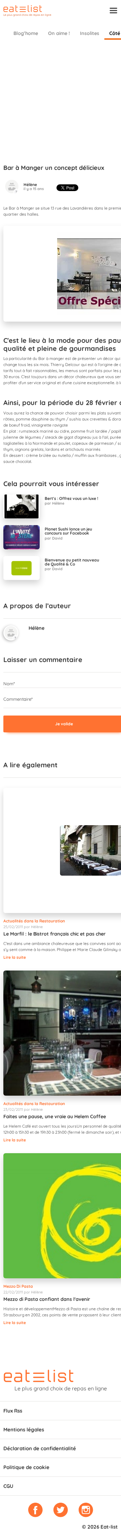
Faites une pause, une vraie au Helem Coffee (54, 1116)
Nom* (9, 683)
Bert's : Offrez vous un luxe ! (71, 499)
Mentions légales (23, 1429)
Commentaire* (18, 699)
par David (54, 538)
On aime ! (59, 33)
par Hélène (54, 503)
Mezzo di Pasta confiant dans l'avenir (46, 1299)
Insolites (89, 33)
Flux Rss (12, 1410)
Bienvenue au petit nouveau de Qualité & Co (72, 562)
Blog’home (25, 33)
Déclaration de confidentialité (39, 1448)
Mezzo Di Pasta (18, 1286)
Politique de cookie (26, 1467)
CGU (8, 1486)
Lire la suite (14, 957)
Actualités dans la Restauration (34, 920)
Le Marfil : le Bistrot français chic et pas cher (54, 934)
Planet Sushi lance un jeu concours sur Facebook (68, 531)
